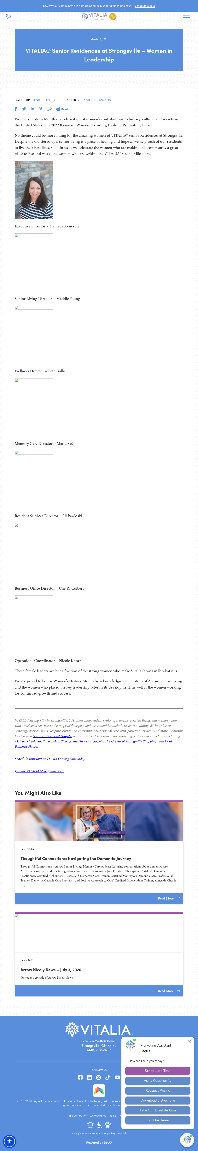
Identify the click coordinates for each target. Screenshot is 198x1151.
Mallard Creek (25, 741)
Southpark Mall (48, 741)
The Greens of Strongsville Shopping (130, 741)
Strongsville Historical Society (82, 741)
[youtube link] (117, 1077)
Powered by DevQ (99, 1142)
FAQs (113, 1116)
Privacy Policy (77, 1116)
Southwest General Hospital (52, 736)
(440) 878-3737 (99, 1050)
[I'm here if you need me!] (187, 1140)
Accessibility (98, 1116)
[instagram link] (98, 1077)
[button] (9, 1141)
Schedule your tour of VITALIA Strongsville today (50, 758)
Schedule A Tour (145, 6)
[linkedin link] (89, 1077)
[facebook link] (80, 1077)
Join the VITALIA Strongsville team (39, 771)
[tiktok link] (107, 1077)
